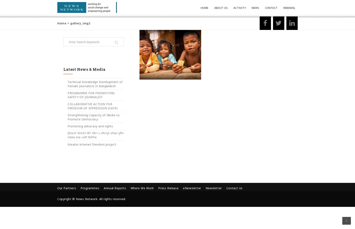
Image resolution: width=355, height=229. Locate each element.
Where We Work (142, 188)
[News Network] (87, 7)
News (255, 8)
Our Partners (66, 188)
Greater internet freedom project (92, 144)
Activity (239, 8)
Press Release (168, 188)
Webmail (289, 8)
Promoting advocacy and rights (90, 126)
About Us (221, 8)
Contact (271, 8)
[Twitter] (278, 24)
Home (205, 8)
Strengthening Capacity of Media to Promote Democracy (94, 117)
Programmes (90, 188)
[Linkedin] (292, 24)
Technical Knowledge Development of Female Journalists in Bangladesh (95, 84)
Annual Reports (115, 188)
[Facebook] (265, 24)
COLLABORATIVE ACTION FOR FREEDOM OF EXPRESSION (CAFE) (93, 106)
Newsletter (214, 188)
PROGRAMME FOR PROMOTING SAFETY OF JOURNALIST (91, 95)
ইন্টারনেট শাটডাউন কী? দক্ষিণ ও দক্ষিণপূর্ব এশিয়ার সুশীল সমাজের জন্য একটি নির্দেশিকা (96, 135)
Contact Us (234, 188)
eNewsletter (192, 188)
